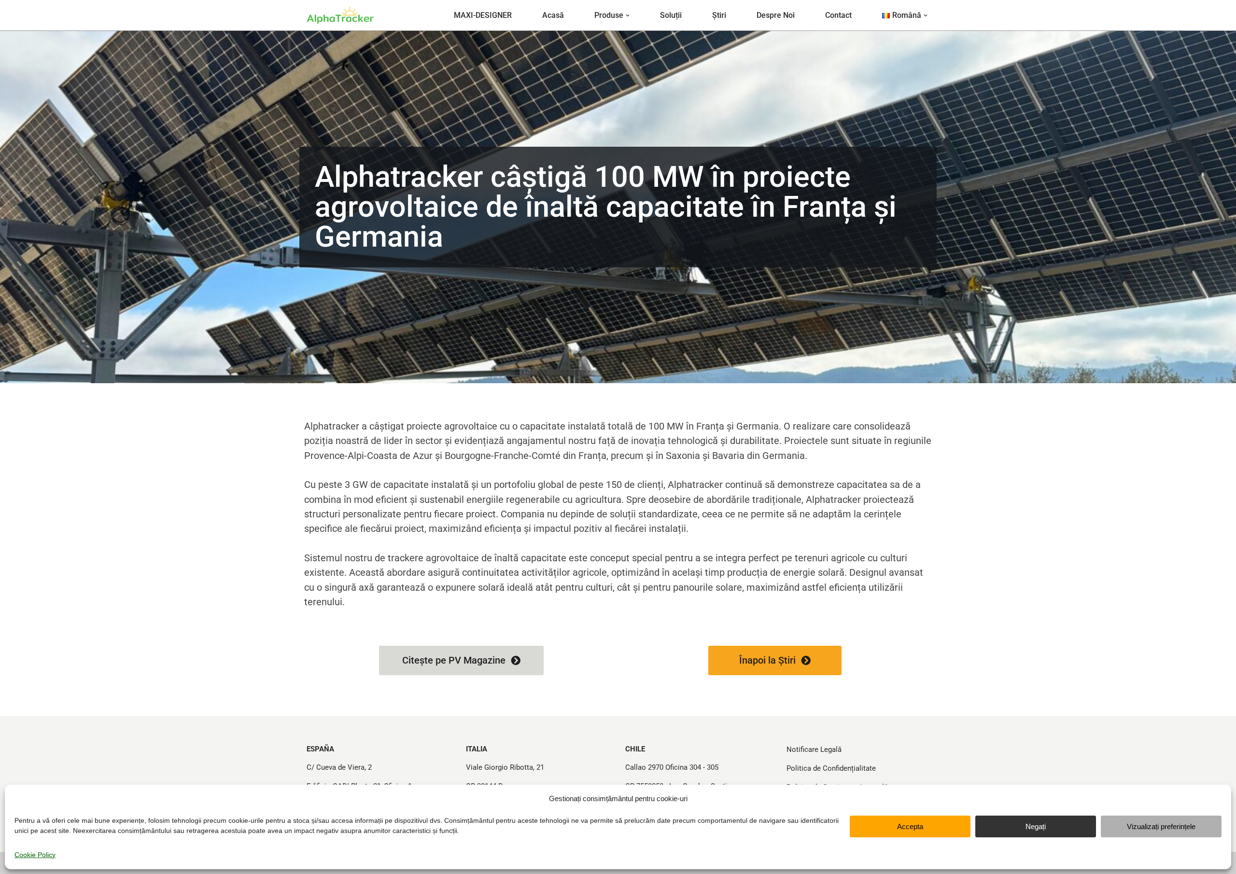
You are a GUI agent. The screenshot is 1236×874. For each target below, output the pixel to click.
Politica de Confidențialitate (831, 768)
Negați (1035, 826)
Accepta (910, 826)
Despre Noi (776, 15)
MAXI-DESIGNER (483, 15)
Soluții (671, 15)
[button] (628, 15)
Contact (838, 15)
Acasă (553, 15)
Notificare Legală (814, 749)
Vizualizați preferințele (1161, 826)
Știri (719, 15)
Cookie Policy (35, 855)
